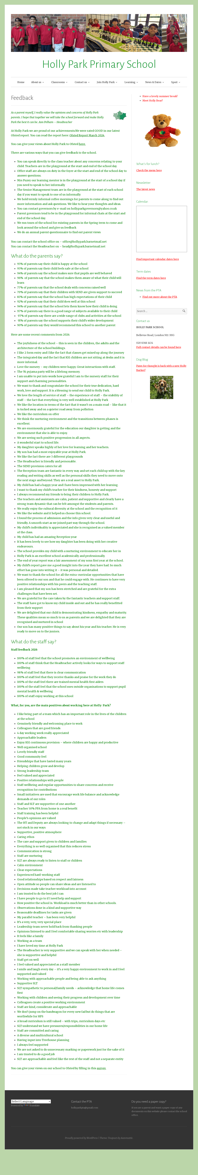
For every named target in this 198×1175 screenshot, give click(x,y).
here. (82, 144)
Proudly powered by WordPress (81, 1138)
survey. (101, 1068)
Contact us (81, 82)
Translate (34, 1105)
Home (20, 82)
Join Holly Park (106, 82)
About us (36, 82)
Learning (130, 82)
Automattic (127, 1138)
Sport (174, 82)
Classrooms (58, 82)
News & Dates (153, 82)
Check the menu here (149, 170)
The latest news (145, 189)
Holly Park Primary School (99, 64)
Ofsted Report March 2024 (87, 135)
